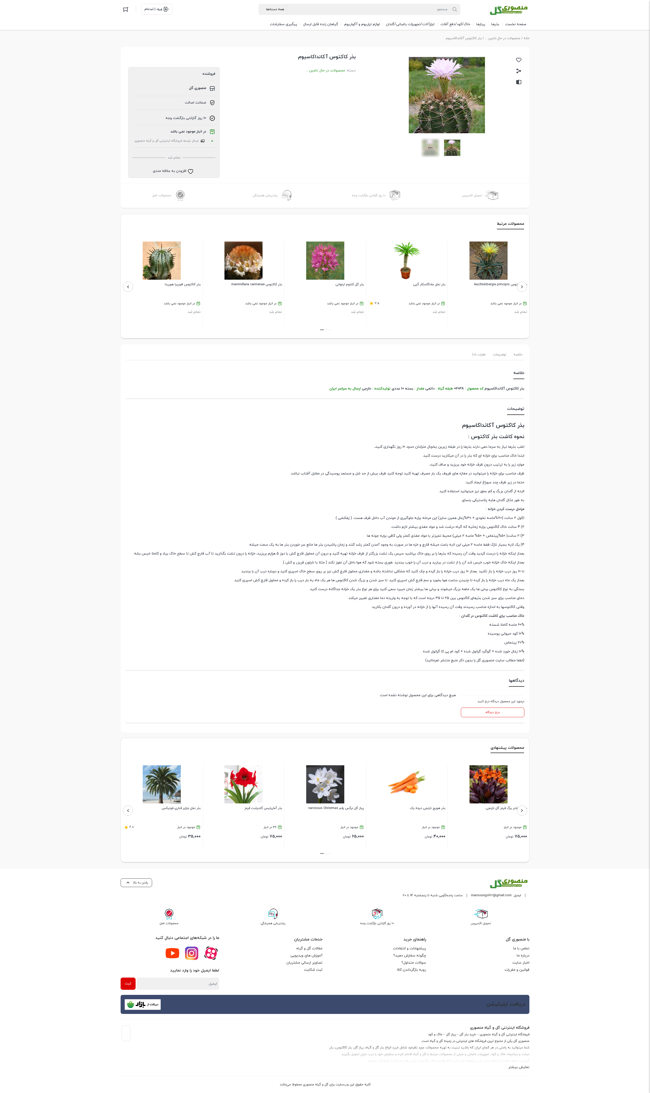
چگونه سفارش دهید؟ (409, 955)
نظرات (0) (479, 354)
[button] (329, 329)
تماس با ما (521, 948)
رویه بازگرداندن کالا (411, 969)
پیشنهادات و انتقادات (409, 948)
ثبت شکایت (313, 969)
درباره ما (523, 955)
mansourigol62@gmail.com (491, 895)
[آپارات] (211, 953)
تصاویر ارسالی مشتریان (304, 962)
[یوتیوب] (172, 953)
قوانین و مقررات (517, 969)
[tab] (517, 354)
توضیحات (499, 354)
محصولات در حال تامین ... (502, 38)
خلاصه (517, 354)
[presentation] (522, 287)
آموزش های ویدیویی (306, 955)
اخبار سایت (520, 962)
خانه (526, 38)
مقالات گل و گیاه (309, 948)
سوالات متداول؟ (413, 962)
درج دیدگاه (492, 712)
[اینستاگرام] (192, 953)
